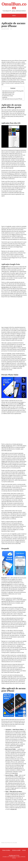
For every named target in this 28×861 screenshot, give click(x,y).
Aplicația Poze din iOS (8, 92)
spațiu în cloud (5, 584)
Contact (24, 850)
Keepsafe (4, 97)
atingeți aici (9, 445)
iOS (11, 29)
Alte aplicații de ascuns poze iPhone (12, 99)
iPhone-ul (11, 174)
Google (3, 268)
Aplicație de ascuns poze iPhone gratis (13, 91)
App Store (15, 773)
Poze (11, 842)
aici (15, 788)
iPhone (11, 75)
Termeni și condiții (16, 850)
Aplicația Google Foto (8, 94)
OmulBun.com (14, 5)
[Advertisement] (14, 46)
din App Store (5, 287)
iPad (6, 842)
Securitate (15, 842)
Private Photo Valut (7, 95)
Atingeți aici (20, 745)
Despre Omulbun (6, 850)
